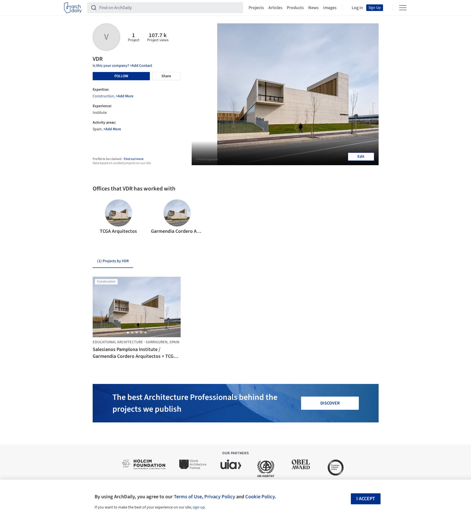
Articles (275, 8)
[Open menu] (402, 7)
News (313, 8)
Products (295, 8)
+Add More (124, 96)
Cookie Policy (260, 496)
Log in (357, 8)
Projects (256, 8)
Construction (103, 96)
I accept (365, 498)
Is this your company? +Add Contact (122, 66)
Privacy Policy (219, 496)
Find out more (134, 159)
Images (330, 8)
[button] (99, 217)
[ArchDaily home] (73, 7)
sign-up (199, 507)
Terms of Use (188, 496)
